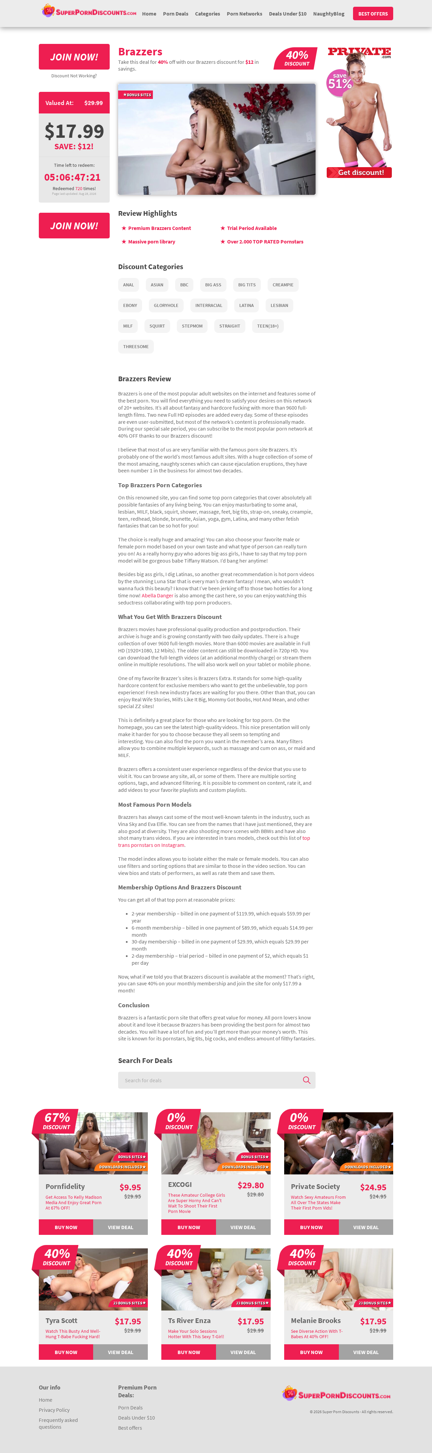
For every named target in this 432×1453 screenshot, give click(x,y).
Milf (128, 326)
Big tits (247, 285)
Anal (128, 285)
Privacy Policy (54, 1409)
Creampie (283, 285)
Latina (246, 305)
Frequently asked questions (58, 1423)
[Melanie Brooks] (339, 1278)
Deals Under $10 (287, 13)
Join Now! (74, 56)
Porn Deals (175, 13)
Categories (207, 13)
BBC (184, 285)
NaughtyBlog (329, 13)
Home (149, 13)
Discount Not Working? (74, 75)
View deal (120, 1227)
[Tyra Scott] (93, 1278)
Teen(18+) (268, 326)
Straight (229, 326)
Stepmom (192, 326)
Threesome (136, 346)
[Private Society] (339, 1142)
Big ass (213, 285)
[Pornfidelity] (93, 1142)
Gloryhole (166, 305)
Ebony (130, 305)
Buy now (66, 1227)
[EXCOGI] (216, 1142)
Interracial (208, 305)
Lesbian (279, 305)
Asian (157, 285)
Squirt (157, 326)
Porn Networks (244, 13)
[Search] (306, 1080)
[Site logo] (89, 10)
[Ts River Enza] (216, 1278)
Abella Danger (157, 595)
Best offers (373, 13)
